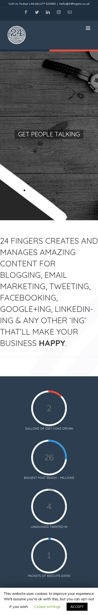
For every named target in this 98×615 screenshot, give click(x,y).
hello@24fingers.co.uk (74, 3)
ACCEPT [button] (77, 607)
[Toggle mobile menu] (88, 28)
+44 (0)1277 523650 (42, 3)
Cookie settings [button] (47, 606)
